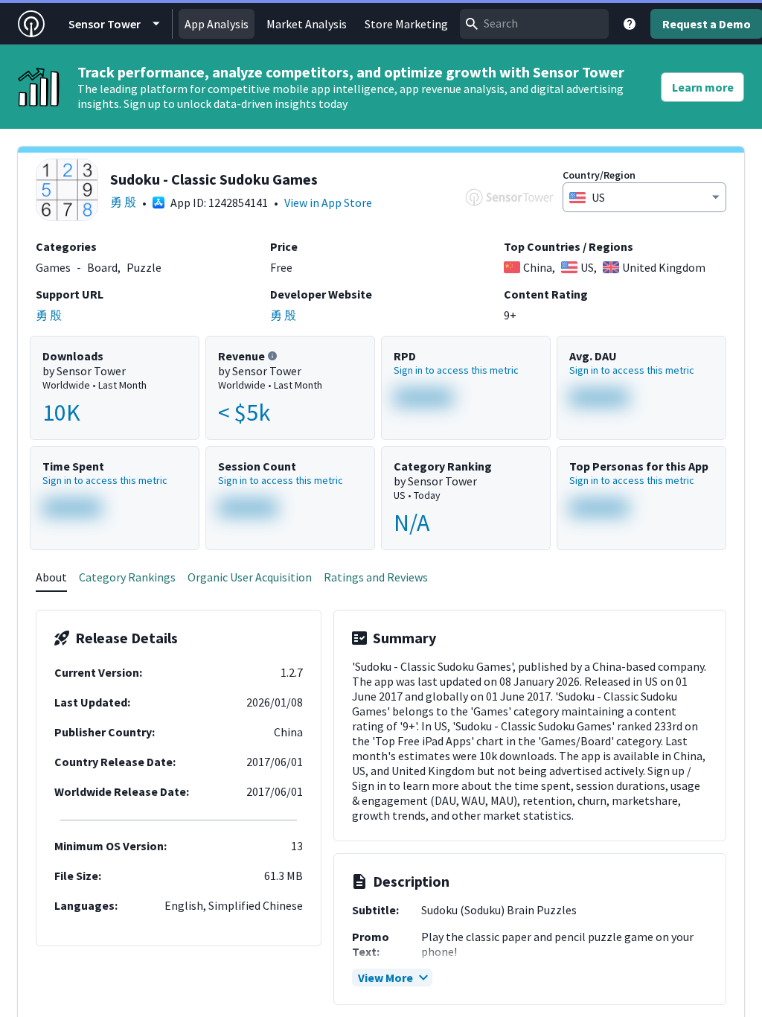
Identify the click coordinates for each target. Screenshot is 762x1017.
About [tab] (51, 577)
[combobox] (534, 24)
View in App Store (328, 202)
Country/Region (599, 175)
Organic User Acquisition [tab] (250, 577)
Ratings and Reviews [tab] (376, 577)
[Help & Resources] (629, 24)
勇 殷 (123, 201)
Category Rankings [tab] (127, 577)
